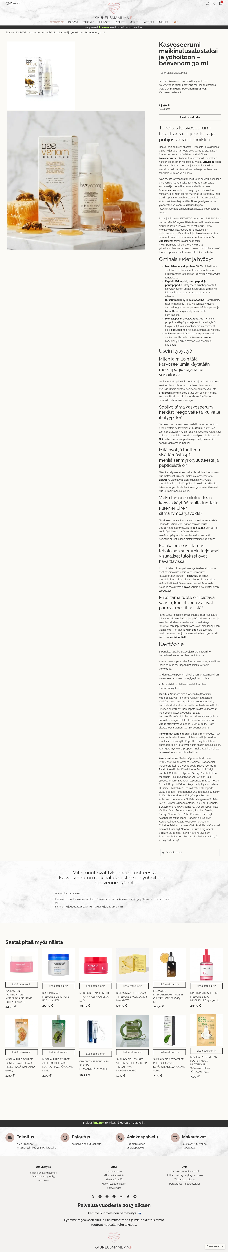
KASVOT (21, 32)
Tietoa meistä (114, 1171)
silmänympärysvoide (171, 535)
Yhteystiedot (114, 1187)
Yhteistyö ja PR (114, 1179)
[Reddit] (135, 1196)
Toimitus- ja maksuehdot (184, 1171)
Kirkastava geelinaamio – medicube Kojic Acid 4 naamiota (132, 997)
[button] (215, 1246)
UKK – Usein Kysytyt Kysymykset (184, 1175)
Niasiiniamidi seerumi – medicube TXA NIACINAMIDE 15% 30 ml (205, 997)
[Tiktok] (128, 1196)
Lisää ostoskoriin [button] (21, 984)
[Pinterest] (114, 1196)
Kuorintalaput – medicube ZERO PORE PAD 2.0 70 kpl (55, 997)
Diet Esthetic (180, 72)
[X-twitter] (93, 1196)
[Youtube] (107, 1196)
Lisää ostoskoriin (190, 117)
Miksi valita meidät (114, 1175)
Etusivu (9, 32)
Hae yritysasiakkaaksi (114, 1183)
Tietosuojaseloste (184, 1179)
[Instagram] (121, 1196)
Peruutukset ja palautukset (184, 1183)
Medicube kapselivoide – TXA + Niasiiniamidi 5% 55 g (94, 997)
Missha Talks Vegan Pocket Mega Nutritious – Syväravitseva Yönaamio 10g (203, 1064)
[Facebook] (100, 1196)
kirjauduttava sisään (77, 906)
